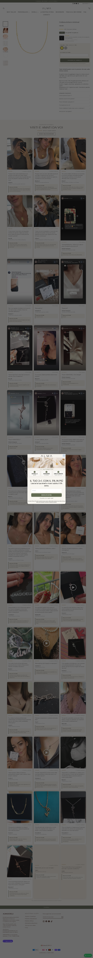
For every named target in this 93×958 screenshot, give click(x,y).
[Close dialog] (64, 456)
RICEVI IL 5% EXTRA (46, 495)
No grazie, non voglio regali (46, 498)
